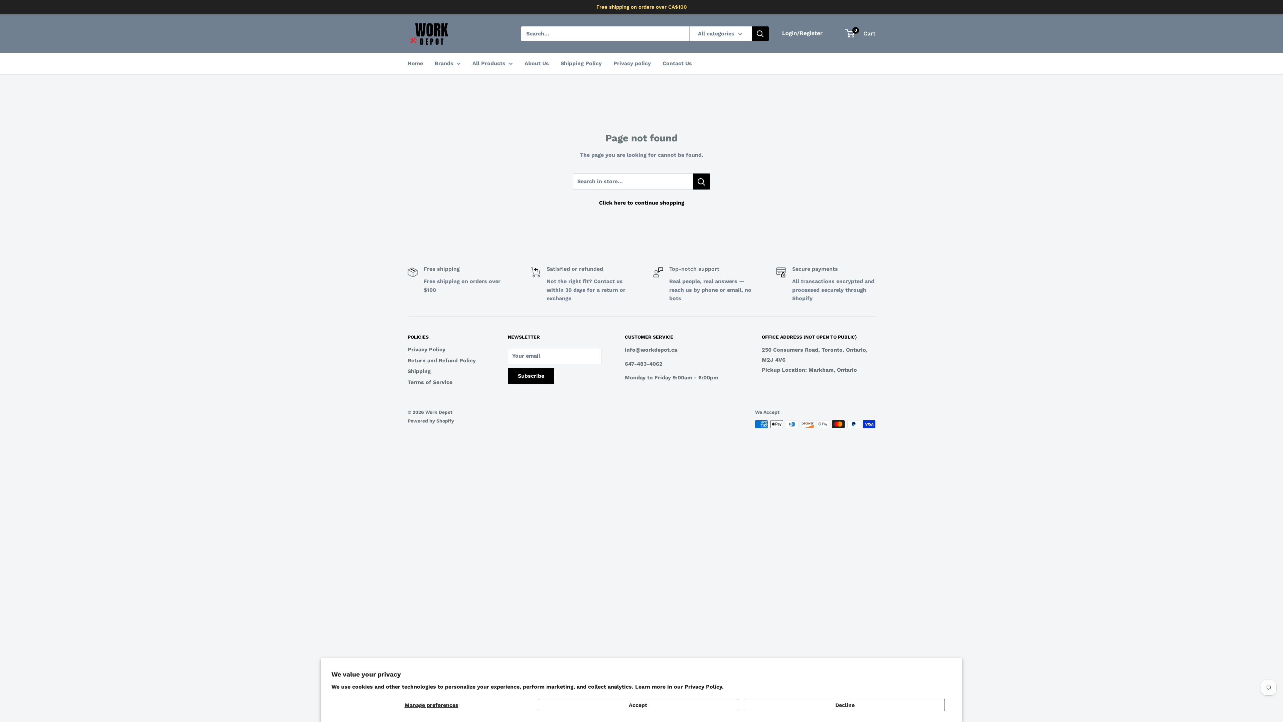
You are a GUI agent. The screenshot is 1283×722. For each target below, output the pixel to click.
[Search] (760, 33)
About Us (537, 63)
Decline (845, 705)
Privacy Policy (426, 349)
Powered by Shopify (431, 421)
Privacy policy (632, 63)
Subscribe (531, 376)
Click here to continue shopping (641, 203)
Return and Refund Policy (442, 360)
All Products (489, 63)
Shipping (419, 371)
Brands (444, 63)
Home (415, 63)
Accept (638, 705)
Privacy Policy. (704, 687)
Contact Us (677, 63)
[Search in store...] (701, 181)
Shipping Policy (581, 63)
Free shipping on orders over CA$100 (641, 7)
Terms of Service (430, 382)
